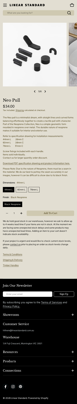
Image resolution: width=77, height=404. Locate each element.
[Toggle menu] (5, 5)
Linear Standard (19, 398)
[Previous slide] (35, 91)
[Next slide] (45, 91)
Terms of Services (51, 302)
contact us (15, 244)
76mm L (34, 189)
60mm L (21, 189)
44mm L (8, 189)
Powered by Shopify (38, 398)
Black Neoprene (12, 204)
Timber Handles (11, 265)
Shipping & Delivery (13, 260)
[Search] (69, 13)
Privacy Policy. (11, 306)
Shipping (20, 110)
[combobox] (38, 13)
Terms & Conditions (12, 254)
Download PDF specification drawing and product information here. (36, 163)
